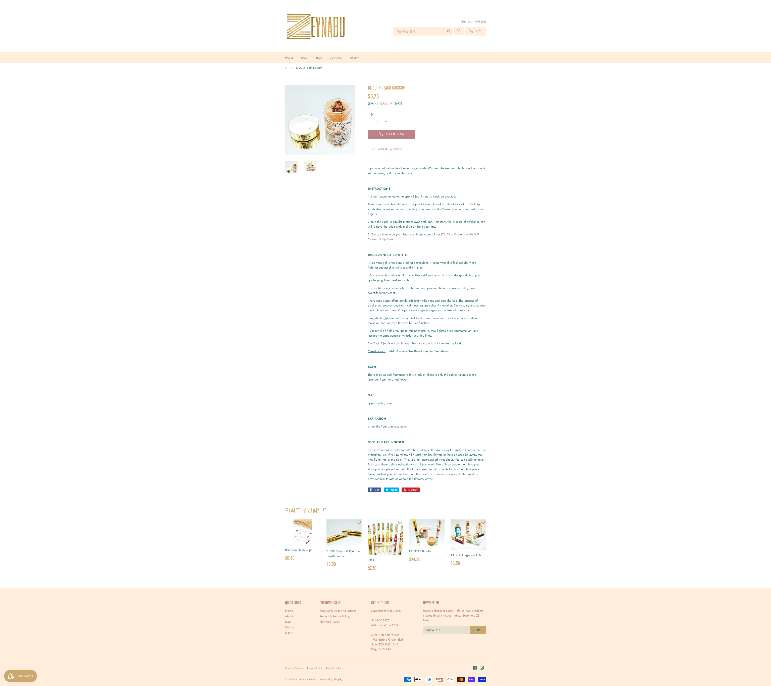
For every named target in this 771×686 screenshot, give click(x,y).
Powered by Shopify (331, 679)
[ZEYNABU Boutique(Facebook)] (475, 668)
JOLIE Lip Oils (450, 234)
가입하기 (478, 630)
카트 (478, 31)
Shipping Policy (330, 622)
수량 (370, 114)
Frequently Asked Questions (338, 611)
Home (289, 58)
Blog (319, 58)
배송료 (383, 103)
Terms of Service (294, 668)
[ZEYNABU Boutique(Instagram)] (482, 668)
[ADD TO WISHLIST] (309, 522)
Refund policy (333, 668)
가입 (463, 21)
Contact (336, 58)
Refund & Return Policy (334, 616)
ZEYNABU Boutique (305, 679)
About (304, 58)
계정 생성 (480, 21)
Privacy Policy (314, 668)
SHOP (353, 58)
